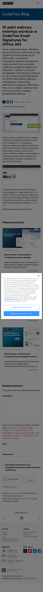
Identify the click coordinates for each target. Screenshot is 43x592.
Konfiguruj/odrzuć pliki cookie (21, 307)
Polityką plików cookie (11, 299)
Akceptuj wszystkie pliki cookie (21, 313)
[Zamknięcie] (38, 275)
